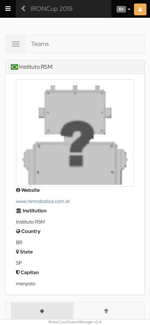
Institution (34, 210)
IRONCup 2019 (52, 9)
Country (30, 231)
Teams (40, 44)
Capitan (29, 272)
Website (30, 190)
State (26, 252)
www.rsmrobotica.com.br (43, 201)
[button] (120, 8)
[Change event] (23, 8)
